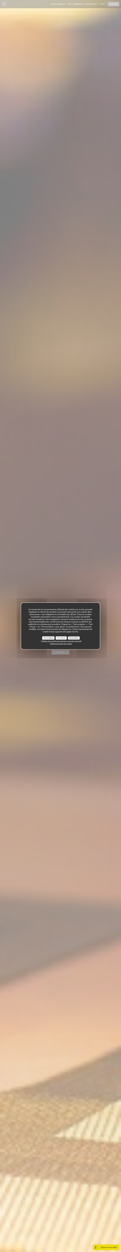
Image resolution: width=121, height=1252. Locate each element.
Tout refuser (61, 638)
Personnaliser (73, 638)
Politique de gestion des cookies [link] (61, 644)
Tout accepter (48, 638)
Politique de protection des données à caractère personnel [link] (61, 641)
